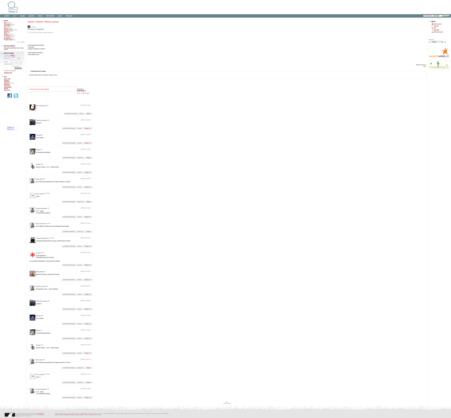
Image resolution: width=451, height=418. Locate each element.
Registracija (8, 73)
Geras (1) (80, 157)
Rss (435, 28)
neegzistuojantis (41, 208)
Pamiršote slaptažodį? (10, 70)
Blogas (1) (88, 128)
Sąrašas (436, 26)
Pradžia (6, 16)
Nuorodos (7, 90)
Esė (5, 27)
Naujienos (7, 81)
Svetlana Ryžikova (42, 238)
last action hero (41, 223)
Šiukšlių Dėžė (8, 30)
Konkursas (7, 38)
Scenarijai (7, 25)
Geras (81, 113)
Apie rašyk (7, 79)
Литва (95, 414)
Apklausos (7, 86)
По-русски (7, 35)
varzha (38, 253)
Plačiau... (55, 75)
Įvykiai (60, 16)
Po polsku (7, 37)
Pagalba (6, 80)
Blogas (89, 113)
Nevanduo (39, 179)
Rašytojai (31, 16)
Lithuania (91, 414)
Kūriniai (31, 21)
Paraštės (72, 414)
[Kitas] (445, 42)
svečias (12, 55)
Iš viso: (21, 42)
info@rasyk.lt (41, 413)
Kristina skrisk (41, 286)
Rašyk (15, 16)
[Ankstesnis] (430, 42)
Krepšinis (81, 414)
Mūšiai (6, 88)
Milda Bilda (39, 272)
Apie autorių (437, 24)
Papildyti (436, 30)
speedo (38, 135)
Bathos (38, 164)
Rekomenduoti (438, 32)
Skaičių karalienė (42, 120)
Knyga (76, 414)
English (6, 34)
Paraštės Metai (8, 39)
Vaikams (6, 31)
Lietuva (86, 414)
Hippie (38, 150)
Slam (5, 32)
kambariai (39, 21)
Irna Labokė (40, 194)
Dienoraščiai (50, 16)
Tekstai (40, 16)
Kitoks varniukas (59, 414)
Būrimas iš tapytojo (52, 21)
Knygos (22, 16)
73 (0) (13, 56)
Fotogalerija (7, 87)
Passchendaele (41, 106)
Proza (6, 28)
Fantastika (7, 24)
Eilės (5, 22)
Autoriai (6, 83)
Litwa (99, 414)
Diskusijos (69, 16)
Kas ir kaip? (86, 93)
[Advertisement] (72, 7)
